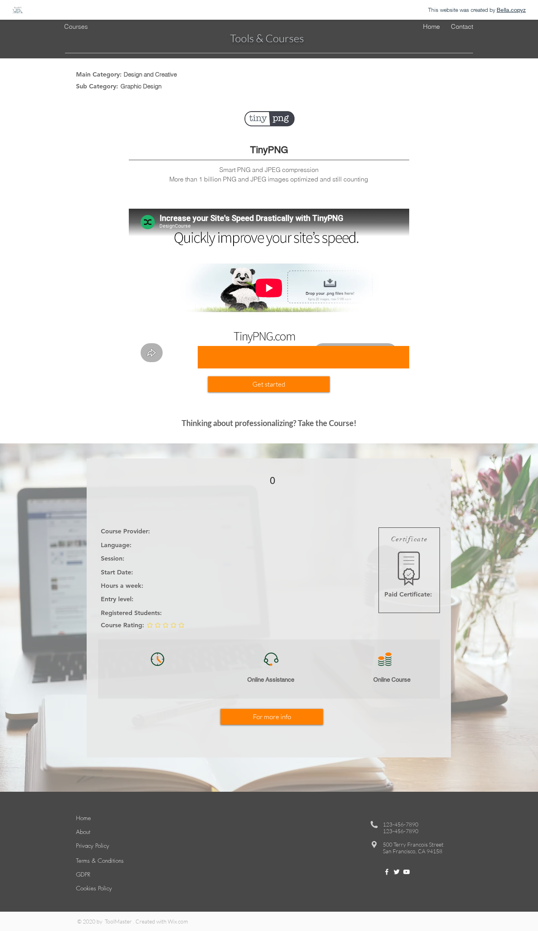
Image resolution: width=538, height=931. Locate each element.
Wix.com (178, 921)
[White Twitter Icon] (397, 872)
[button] (269, 384)
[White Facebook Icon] (387, 872)
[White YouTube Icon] (406, 872)
